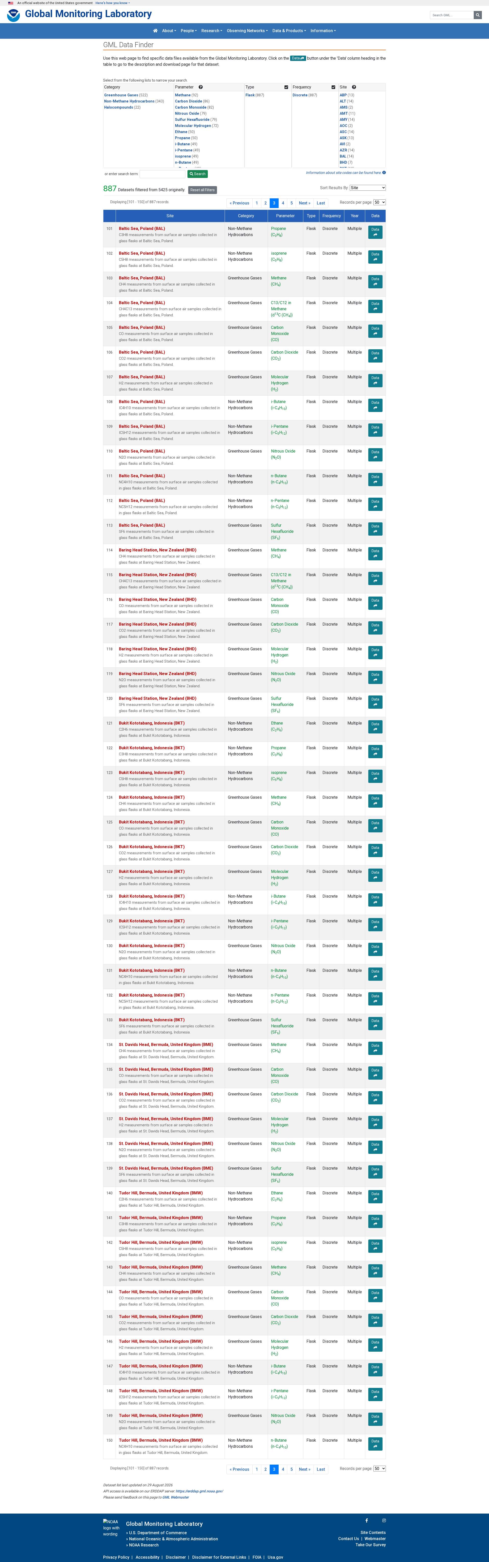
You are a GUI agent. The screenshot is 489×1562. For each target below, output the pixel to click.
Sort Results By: (334, 187)
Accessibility (147, 1557)
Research (210, 31)
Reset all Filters (203, 190)
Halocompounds (118, 107)
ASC (343, 132)
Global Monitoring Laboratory (88, 13)
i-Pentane (184, 150)
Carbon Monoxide (191, 107)
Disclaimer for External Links (219, 1557)
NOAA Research (144, 1545)
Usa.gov (275, 1557)
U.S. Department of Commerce (158, 1532)
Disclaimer (176, 1557)
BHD (343, 162)
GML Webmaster (175, 1497)
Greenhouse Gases (121, 95)
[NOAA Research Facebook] (359, 1520)
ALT (343, 101)
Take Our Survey (371, 1544)
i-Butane (182, 144)
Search (199, 174)
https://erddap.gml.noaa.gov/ (199, 1491)
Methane (183, 95)
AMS (344, 107)
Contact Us (348, 1538)
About (167, 31)
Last (321, 203)
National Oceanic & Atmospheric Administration (173, 1539)
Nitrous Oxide (187, 113)
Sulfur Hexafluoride (192, 120)
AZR (343, 150)
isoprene (183, 156)
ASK (343, 138)
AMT (344, 113)
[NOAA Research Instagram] (377, 1520)
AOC (343, 126)
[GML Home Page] (155, 31)
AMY (343, 120)
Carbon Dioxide (188, 101)
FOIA (257, 1557)
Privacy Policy (116, 1557)
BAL (343, 156)
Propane (182, 138)
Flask (250, 95)
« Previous (239, 203)
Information (322, 31)
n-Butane (183, 162)
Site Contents (373, 1532)
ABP (343, 95)
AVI (342, 144)
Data (375, 229)
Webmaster (375, 1538)
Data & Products (288, 31)
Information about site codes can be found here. (344, 173)
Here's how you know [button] (112, 3)
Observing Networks (246, 31)
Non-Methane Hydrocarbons (129, 101)
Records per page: (356, 202)
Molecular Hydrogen (193, 126)
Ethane (181, 132)
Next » (304, 203)
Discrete (300, 95)
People (187, 31)
